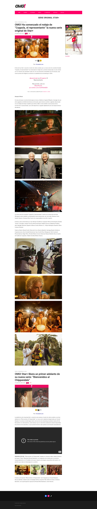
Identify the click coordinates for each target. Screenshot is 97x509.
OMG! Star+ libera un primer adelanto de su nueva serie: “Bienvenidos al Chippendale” (37, 377)
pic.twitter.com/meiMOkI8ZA (38, 87)
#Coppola (43, 78)
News (16, 22)
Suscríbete (67, 56)
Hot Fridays (32, 12)
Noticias (62, 12)
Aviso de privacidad (18, 505)
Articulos (55, 12)
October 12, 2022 (46, 91)
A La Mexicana (47, 12)
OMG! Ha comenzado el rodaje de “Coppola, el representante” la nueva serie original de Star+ (38, 27)
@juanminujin (34, 78)
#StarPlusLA (38, 85)
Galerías (25, 12)
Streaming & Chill (22, 22)
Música (39, 12)
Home (19, 12)
